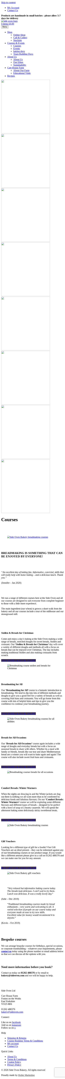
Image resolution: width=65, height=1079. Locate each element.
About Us (12, 56)
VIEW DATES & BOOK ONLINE (18, 660)
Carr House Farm (15, 67)
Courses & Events (15, 43)
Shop (9, 32)
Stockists (17, 40)
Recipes (11, 76)
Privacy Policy (14, 1065)
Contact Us (12, 10)
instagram (16, 1025)
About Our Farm (21, 70)
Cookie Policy (14, 1062)
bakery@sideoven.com (12, 1012)
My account (13, 1043)
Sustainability (19, 65)
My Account (13, 7)
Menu (4, 27)
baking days (19, 51)
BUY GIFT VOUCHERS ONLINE (18, 868)
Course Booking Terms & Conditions (25, 1041)
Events (16, 48)
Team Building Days (23, 54)
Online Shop (19, 35)
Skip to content (8, 2)
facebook (16, 1022)
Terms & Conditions (17, 1059)
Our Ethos (18, 62)
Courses (17, 46)
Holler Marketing (26, 1075)
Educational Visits (22, 73)
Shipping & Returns (16, 1038)
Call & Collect (20, 37)
